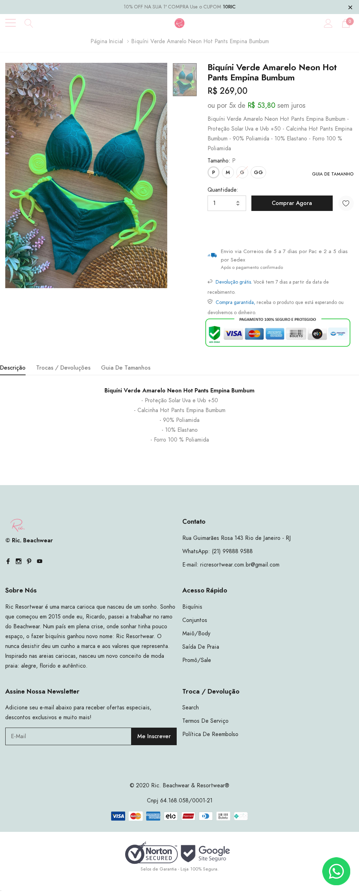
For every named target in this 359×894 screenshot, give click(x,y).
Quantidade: (223, 190)
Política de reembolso (210, 734)
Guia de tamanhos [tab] (125, 368)
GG (258, 172)
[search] (29, 23)
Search (190, 707)
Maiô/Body (196, 633)
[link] (185, 80)
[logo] (180, 23)
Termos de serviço (205, 721)
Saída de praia (200, 647)
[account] (328, 23)
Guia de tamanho (333, 174)
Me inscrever (154, 736)
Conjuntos (194, 620)
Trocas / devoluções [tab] (63, 368)
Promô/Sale (196, 660)
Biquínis (192, 607)
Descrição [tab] (13, 368)
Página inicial (106, 41)
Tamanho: (222, 161)
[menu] (10, 23)
